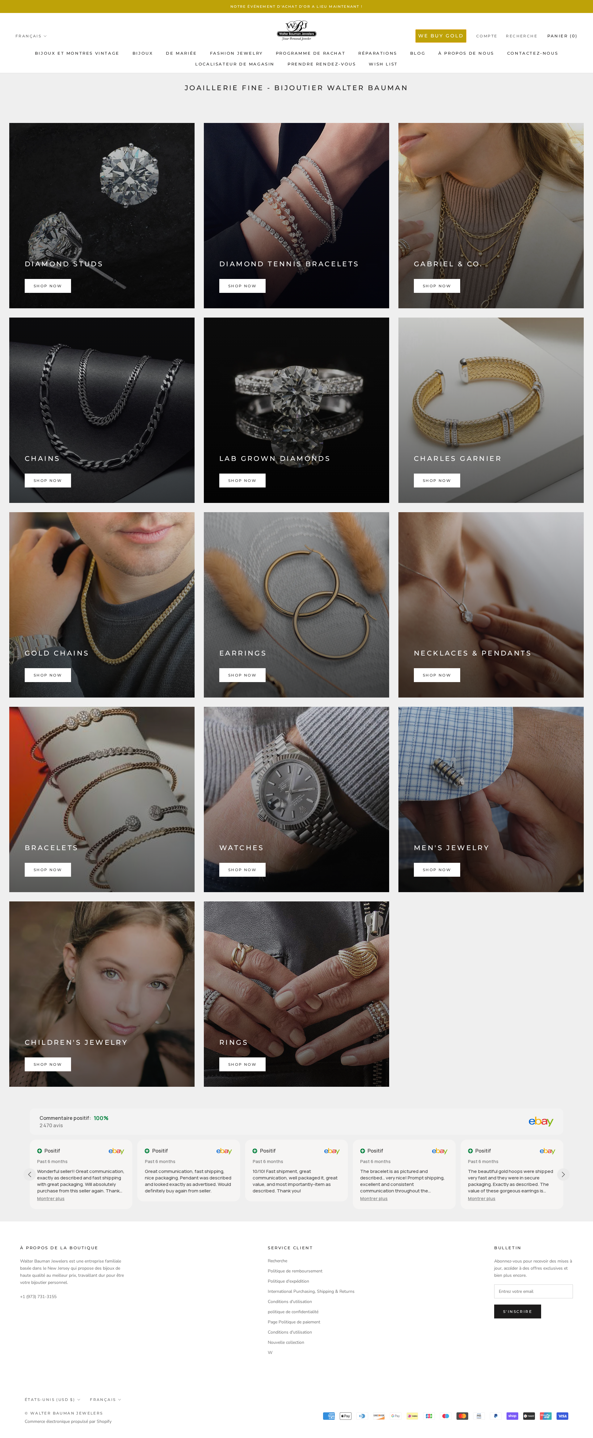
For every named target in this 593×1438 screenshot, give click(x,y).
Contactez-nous (532, 53)
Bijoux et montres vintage (77, 53)
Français (28, 36)
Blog (417, 53)
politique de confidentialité (293, 1312)
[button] (266, 1198)
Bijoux (142, 53)
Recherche (521, 36)
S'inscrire (517, 1311)
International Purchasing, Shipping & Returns (311, 1291)
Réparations (377, 53)
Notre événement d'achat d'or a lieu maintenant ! (296, 6)
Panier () (562, 35)
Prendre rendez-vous (322, 63)
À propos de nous (466, 53)
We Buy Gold (441, 36)
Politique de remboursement (295, 1271)
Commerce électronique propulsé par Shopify (68, 1421)
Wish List (383, 63)
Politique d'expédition (288, 1281)
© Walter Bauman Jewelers (64, 1413)
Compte (486, 36)
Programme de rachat (310, 53)
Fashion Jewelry (236, 53)
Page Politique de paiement (294, 1322)
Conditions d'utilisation (290, 1302)
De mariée (181, 53)
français (103, 1399)
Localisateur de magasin (235, 63)
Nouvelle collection (286, 1342)
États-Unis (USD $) (50, 1399)
